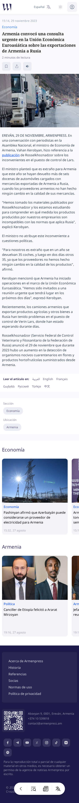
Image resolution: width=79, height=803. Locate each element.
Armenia (12, 427)
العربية (36, 379)
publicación (11, 155)
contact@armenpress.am (45, 723)
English (48, 379)
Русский (23, 386)
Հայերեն (9, 386)
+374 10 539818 (38, 718)
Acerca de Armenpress (26, 661)
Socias (13, 680)
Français (62, 379)
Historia (15, 667)
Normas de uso (20, 687)
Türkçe (36, 386)
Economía (13, 411)
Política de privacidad (25, 693)
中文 (47, 386)
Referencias (18, 674)
